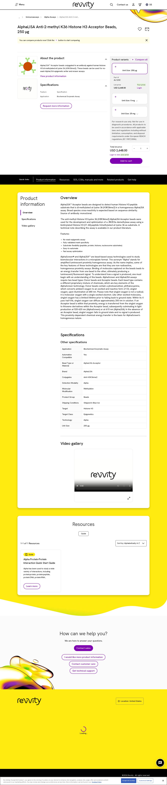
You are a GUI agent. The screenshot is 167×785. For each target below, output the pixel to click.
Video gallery (28, 225)
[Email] (147, 31)
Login (139, 88)
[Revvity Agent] (160, 763)
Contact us (122, 4)
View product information (53, 76)
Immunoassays (32, 17)
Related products (115, 179)
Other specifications (74, 342)
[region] (83, 781)
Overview (28, 212)
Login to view (115, 155)
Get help (132, 179)
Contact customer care (83, 663)
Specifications (29, 219)
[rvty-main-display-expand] (128, 498)
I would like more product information (83, 657)
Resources (64, 179)
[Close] (163, 780)
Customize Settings (145, 780)
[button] (133, 4)
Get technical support (83, 670)
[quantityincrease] (147, 148)
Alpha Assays (50, 17)
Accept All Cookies (128, 780)
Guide (83, 533)
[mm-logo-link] (83, 5)
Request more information (56, 105)
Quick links (24, 179)
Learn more (32, 586)
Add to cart (126, 160)
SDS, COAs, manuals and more (88, 179)
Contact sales (83, 648)
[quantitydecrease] (134, 148)
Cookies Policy (96, 782)
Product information (46, 179)
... (19, 17)
